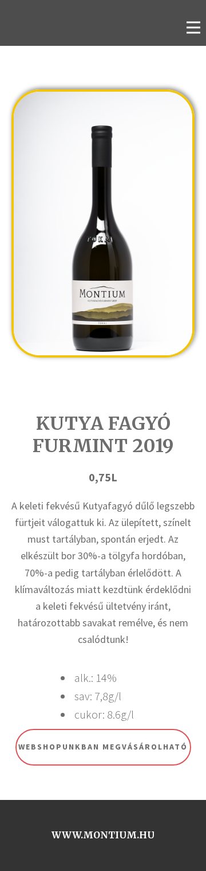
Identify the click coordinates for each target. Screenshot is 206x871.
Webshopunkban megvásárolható (103, 746)
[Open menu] (193, 27)
